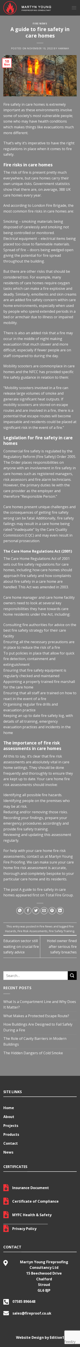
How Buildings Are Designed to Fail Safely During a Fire (37, 1027)
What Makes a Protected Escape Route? (36, 1015)
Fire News (40, 23)
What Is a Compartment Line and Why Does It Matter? (39, 1004)
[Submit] (72, 975)
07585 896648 (23, 1301)
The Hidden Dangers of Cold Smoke (33, 1053)
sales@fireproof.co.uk (31, 1313)
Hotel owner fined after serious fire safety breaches (62, 946)
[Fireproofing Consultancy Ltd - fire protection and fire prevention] (34, 8)
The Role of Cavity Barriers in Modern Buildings (34, 1041)
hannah (63, 48)
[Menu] (74, 7)
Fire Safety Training (61, 931)
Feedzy (70, 1341)
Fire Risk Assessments (33, 931)
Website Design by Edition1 (40, 1337)
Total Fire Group (59, 895)
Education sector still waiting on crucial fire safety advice (21, 946)
